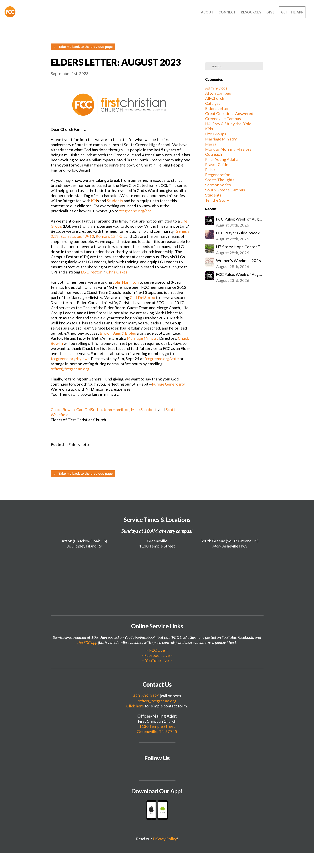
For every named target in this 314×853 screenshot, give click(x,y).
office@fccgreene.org (70, 368)
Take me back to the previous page (86, 47)
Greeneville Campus (223, 118)
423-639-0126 (146, 695)
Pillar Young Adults (222, 159)
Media (210, 144)
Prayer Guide (216, 164)
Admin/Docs (216, 88)
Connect (228, 12)
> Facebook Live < (157, 655)
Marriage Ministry (143, 338)
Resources (251, 12)
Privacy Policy (165, 838)
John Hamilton (126, 282)
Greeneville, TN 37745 (157, 731)
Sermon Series (218, 184)
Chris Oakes (116, 271)
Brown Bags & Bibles (118, 333)
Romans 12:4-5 (109, 236)
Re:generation (217, 174)
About (207, 12)
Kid (93, 200)
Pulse (210, 169)
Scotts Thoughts (219, 179)
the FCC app (87, 642)
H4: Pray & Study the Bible (228, 123)
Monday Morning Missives (228, 149)
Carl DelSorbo (142, 297)
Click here (135, 705)
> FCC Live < (157, 650)
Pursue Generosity (168, 384)
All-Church (214, 98)
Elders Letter (80, 444)
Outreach (213, 154)
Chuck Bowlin (63, 409)
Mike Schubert (144, 409)
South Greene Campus (225, 189)
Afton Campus (218, 93)
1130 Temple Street (157, 726)
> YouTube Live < (157, 660)
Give (270, 12)
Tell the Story (217, 200)
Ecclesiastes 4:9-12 (77, 236)
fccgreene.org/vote (161, 358)
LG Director (91, 271)
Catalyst (212, 103)
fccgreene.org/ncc (135, 210)
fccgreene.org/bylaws (70, 358)
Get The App (292, 12)
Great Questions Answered (229, 113)
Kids (209, 128)
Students (115, 200)
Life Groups (215, 133)
